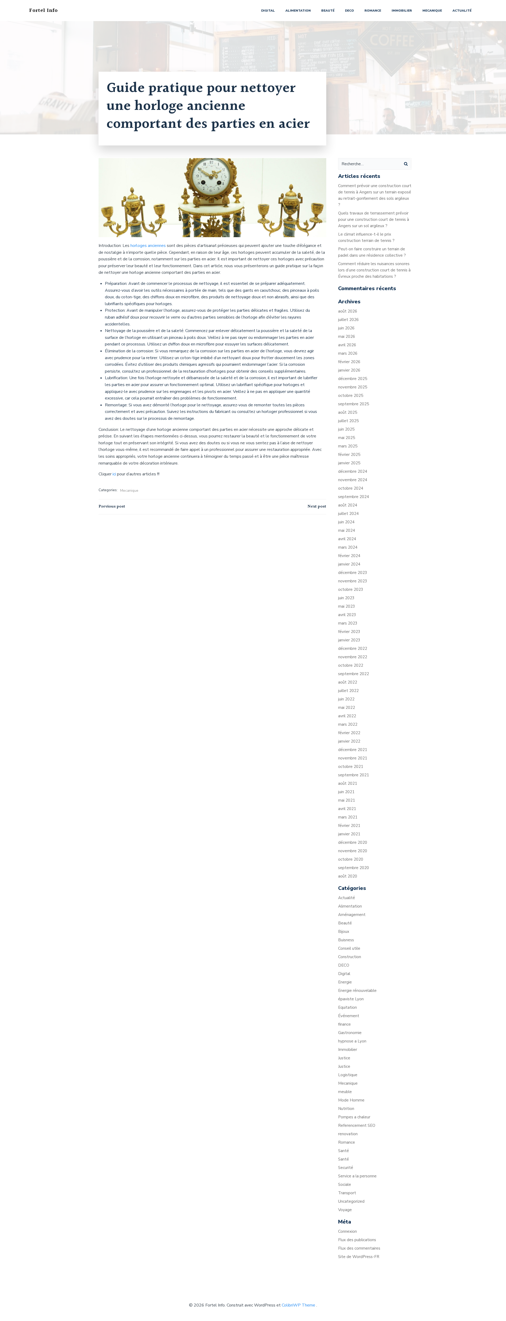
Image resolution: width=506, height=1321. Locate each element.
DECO (349, 10)
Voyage (345, 1209)
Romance (372, 10)
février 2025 (349, 454)
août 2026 (347, 311)
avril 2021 (347, 808)
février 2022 (349, 732)
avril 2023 (347, 614)
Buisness (346, 940)
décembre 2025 (352, 378)
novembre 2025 (352, 387)
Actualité (462, 10)
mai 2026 (346, 336)
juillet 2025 (348, 420)
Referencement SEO (356, 1125)
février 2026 (349, 361)
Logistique (347, 1075)
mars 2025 (347, 446)
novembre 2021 (352, 758)
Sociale (344, 1184)
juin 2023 (346, 598)
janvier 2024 (349, 564)
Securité (345, 1167)
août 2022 (347, 682)
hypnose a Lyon (352, 1041)
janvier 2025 (349, 463)
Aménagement (352, 914)
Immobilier (402, 10)
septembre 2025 (353, 404)
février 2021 (349, 825)
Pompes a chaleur (354, 1117)
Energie (345, 982)
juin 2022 (346, 699)
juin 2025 (346, 429)
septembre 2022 (353, 673)
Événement (348, 1015)
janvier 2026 (349, 370)
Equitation (347, 1007)
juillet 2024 (348, 513)
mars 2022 (347, 724)
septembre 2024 (353, 496)
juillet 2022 (348, 690)
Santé (343, 1150)
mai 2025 (346, 437)
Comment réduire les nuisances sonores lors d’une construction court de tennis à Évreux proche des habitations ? (374, 270)
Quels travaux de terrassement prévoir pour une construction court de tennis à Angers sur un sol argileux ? (373, 219)
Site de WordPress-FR (358, 1256)
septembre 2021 (353, 775)
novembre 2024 (352, 479)
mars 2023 (347, 623)
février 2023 (349, 631)
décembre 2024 (352, 471)
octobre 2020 (350, 859)
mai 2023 (346, 606)
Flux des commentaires (359, 1248)
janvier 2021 (349, 834)
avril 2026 (347, 345)
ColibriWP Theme (298, 1305)
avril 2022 (347, 716)
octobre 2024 (350, 488)
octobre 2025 (350, 395)
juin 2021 (346, 791)
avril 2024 (347, 539)
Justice (344, 1058)
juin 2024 (346, 522)
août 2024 (347, 505)
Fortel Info (43, 10)
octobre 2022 (350, 665)
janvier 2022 (349, 741)
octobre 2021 (350, 766)
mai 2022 (346, 707)
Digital (268, 10)
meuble (345, 1091)
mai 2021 (346, 800)
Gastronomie (350, 1032)
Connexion (347, 1231)
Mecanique (432, 10)
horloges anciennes (148, 245)
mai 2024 (346, 530)
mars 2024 (347, 547)
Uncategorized (351, 1201)
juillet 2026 (348, 319)
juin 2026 (346, 328)
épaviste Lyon (351, 999)
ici (115, 474)
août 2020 (347, 876)
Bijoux (343, 931)
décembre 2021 (352, 749)
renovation (348, 1134)
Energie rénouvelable (357, 990)
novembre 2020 (352, 851)
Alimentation (298, 10)
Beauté (327, 10)
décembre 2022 (352, 648)
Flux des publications (357, 1239)
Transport (347, 1193)
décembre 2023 (352, 572)
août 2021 (347, 783)
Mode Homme (351, 1100)
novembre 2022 (352, 657)
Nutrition (346, 1108)
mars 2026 (347, 353)
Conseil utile (349, 948)
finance (344, 1024)
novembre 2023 (352, 581)
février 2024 (349, 555)
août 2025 (347, 412)
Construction (349, 956)
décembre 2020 (352, 842)
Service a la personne (357, 1176)
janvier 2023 (349, 640)
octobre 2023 (350, 589)
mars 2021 (347, 817)
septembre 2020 (353, 867)
